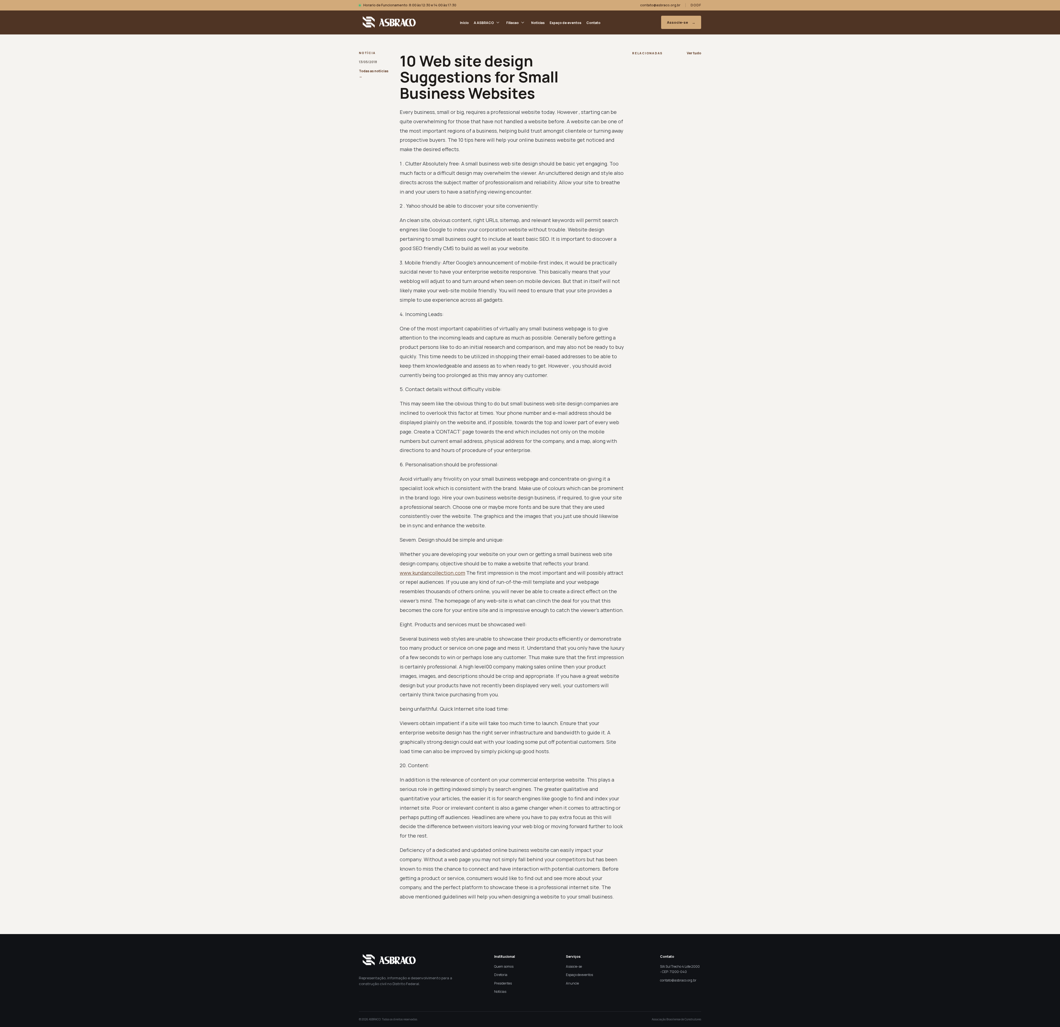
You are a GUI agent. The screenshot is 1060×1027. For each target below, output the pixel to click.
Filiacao (512, 22)
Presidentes (503, 983)
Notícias (538, 22)
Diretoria (500, 974)
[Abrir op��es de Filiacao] (522, 22)
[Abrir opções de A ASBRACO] (497, 22)
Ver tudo (694, 53)
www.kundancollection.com (432, 572)
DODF (696, 5)
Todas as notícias (373, 74)
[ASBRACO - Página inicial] (388, 22)
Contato (593, 22)
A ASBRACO (484, 22)
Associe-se (681, 22)
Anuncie (572, 983)
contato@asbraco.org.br (660, 5)
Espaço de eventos (565, 22)
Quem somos (503, 966)
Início (464, 22)
